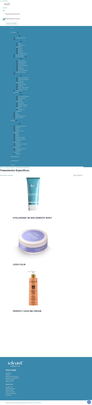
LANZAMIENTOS (15, 160)
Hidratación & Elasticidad (20, 110)
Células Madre (21, 63)
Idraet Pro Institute (10, 391)
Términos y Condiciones (12, 378)
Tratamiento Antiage (20, 139)
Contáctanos (9, 395)
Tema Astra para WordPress (34, 402)
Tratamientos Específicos (17, 91)
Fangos (17, 129)
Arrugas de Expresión (23, 79)
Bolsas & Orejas (22, 84)
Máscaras (20, 50)
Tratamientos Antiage (20, 72)
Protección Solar (19, 117)
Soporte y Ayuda (10, 379)
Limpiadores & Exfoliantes (20, 46)
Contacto (13, 165)
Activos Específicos (20, 56)
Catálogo (6, 167)
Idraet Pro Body (9, 390)
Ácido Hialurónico (22, 62)
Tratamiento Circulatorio (21, 143)
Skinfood (17, 114)
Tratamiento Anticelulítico (17, 141)
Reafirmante (21, 103)
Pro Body (13, 120)
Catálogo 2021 (9, 387)
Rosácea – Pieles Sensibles (21, 107)
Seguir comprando (11, 23)
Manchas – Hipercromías (19, 100)
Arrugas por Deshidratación (20, 81)
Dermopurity (14, 32)
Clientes (8, 374)
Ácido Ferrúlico (21, 60)
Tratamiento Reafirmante (17, 146)
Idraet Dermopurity (10, 388)
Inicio (12, 28)
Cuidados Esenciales (20, 37)
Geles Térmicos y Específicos (18, 131)
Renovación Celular (22, 104)
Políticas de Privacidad (12, 376)
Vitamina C (20, 67)
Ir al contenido (4, 1)
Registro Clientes (15, 156)
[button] (5, 8)
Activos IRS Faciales (23, 70)
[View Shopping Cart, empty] (3, 19)
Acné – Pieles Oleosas (23, 96)
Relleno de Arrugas (22, 89)
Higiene (20, 43)
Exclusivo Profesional (11, 393)
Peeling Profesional (20, 55)
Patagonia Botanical (20, 116)
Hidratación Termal (22, 53)
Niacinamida (21, 68)
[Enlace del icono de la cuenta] (3, 10)
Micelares (20, 51)
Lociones (20, 48)
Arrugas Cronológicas (23, 77)
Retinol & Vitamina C (23, 65)
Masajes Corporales (20, 137)
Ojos (16, 112)
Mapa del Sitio (9, 381)
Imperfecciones (21, 98)
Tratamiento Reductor (20, 148)
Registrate (8, 373)
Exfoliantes (18, 127)
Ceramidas (20, 85)
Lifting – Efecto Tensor (23, 87)
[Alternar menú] (19, 35)
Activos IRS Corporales (21, 126)
